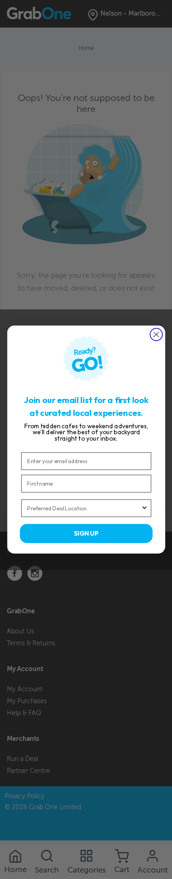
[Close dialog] (156, 334)
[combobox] (84, 508)
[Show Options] (144, 508)
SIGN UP (86, 533)
